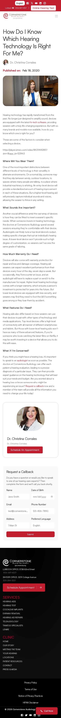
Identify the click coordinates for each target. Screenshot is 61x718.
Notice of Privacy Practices (30, 695)
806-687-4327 (21, 8)
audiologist (22, 360)
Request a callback (34, 386)
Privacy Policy (30, 682)
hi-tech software (38, 122)
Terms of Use (30, 689)
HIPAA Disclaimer (30, 702)
